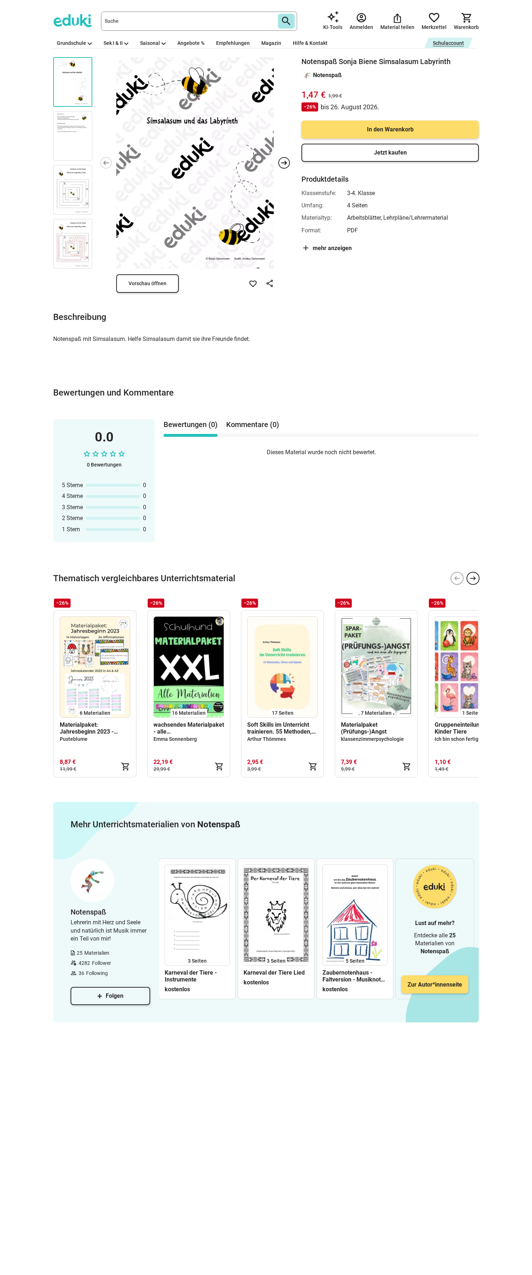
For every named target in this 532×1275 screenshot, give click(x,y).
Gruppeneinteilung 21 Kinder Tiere (463, 728)
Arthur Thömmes (266, 739)
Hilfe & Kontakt (310, 43)
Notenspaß (327, 75)
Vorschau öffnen (147, 283)
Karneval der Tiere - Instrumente (191, 976)
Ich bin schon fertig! (457, 739)
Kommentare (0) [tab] (252, 424)
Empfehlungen (233, 43)
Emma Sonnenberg (175, 739)
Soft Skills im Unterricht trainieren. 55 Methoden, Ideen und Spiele (279, 728)
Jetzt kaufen (390, 152)
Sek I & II (113, 43)
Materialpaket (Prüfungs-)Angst (364, 728)
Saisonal (150, 43)
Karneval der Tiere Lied (274, 972)
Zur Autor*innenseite (435, 984)
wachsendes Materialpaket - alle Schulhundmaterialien (188, 728)
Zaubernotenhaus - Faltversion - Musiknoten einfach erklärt (354, 976)
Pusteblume (74, 739)
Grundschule (71, 43)
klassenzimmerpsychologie (372, 739)
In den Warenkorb (390, 129)
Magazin (271, 43)
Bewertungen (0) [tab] (191, 424)
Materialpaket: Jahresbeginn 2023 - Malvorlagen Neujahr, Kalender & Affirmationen (93, 728)
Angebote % (190, 43)
